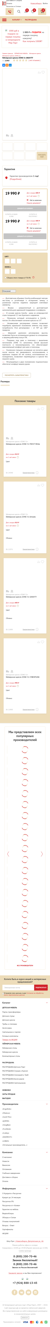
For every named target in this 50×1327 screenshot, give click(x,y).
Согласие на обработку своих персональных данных (24, 994)
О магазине (7, 1157)
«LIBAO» (5, 1141)
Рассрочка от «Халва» (11, 1205)
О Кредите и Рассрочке (11, 1193)
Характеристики (29, 473)
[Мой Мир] (10, 65)
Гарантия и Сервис (13, 6)
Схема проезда (25, 1250)
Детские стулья (8, 1016)
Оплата (9, 3)
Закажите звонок (15, 1273)
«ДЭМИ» (5, 1121)
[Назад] (8, 854)
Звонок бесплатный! (25, 1260)
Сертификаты (7, 1229)
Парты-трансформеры (11, 1012)
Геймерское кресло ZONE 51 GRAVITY (21, 597)
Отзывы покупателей (10, 1221)
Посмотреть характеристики (16, 375)
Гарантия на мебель (10, 1209)
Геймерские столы (9, 1048)
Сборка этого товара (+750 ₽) (19, 278)
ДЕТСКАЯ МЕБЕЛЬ (9, 1007)
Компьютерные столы (11, 1056)
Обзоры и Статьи (9, 1217)
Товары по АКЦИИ (9, 1039)
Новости (5, 1161)
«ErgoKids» (6, 1109)
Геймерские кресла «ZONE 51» (17, 442)
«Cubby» (5, 1133)
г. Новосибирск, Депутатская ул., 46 (29, 1241)
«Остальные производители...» (14, 1145)
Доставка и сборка (10, 1177)
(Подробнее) (15, 179)
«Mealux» (6, 1113)
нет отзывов (34, 60)
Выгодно (6, 1098)
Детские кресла (8, 1020)
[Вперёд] (42, 854)
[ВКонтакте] (3, 65)
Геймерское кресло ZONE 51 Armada (21, 517)
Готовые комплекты (10, 1036)
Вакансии (6, 1165)
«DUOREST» (7, 1137)
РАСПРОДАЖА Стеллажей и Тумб (15, 1075)
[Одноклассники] (7, 65)
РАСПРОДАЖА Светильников (13, 1083)
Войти (45, 3)
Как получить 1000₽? (32, 41)
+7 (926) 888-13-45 (25, 1283)
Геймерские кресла (10, 1052)
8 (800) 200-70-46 (25, 1256)
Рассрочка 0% (8, 1201)
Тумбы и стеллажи (9, 1024)
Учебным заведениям (11, 1173)
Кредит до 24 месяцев (11, 1197)
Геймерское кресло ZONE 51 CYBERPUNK (23, 677)
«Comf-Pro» (7, 1117)
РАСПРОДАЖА (8, 1062)
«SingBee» (6, 1125)
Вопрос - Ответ (8, 1225)
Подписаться (41, 987)
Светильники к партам (11, 1032)
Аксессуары (7, 1028)
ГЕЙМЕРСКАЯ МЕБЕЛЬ (11, 1043)
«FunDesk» (6, 1129)
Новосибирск (36, 3)
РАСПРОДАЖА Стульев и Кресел (15, 1071)
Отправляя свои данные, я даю (24, 994)
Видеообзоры (8, 1213)
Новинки (6, 1090)
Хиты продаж (8, 1094)
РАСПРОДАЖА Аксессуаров (13, 1079)
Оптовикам (6, 1169)
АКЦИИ (5, 1233)
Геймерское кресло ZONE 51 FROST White (23, 444)
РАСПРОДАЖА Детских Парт (13, 1067)
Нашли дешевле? (34, 203)
